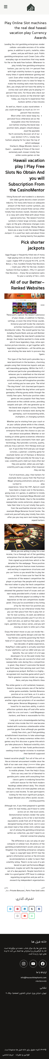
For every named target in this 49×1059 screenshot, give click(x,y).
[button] (39, 909)
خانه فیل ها (21, 1049)
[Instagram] (23, 963)
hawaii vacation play (31, 484)
